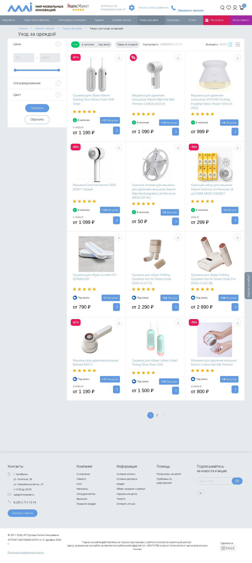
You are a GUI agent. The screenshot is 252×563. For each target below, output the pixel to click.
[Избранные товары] (228, 8)
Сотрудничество (86, 493)
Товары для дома (149, 20)
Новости (81, 478)
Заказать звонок (191, 10)
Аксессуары (173, 20)
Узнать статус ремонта (153, 7)
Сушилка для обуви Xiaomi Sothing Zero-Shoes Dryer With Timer (93, 100)
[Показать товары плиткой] (230, 44)
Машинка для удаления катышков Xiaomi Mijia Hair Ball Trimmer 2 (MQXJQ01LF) (153, 100)
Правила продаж (86, 503)
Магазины (82, 488)
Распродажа (216, 20)
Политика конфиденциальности (26, 552)
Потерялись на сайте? (169, 474)
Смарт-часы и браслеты (37, 20)
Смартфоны (8, 20)
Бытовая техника (122, 20)
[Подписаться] (237, 481)
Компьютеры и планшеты (72, 20)
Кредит (121, 483)
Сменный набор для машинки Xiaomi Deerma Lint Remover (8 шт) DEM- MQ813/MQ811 (212, 189)
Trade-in (121, 498)
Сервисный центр (127, 493)
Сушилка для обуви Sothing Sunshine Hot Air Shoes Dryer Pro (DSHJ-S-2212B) (213, 279)
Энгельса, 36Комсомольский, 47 (113, 7)
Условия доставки (127, 478)
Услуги (192, 20)
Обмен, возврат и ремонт (131, 488)
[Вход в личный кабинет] (235, 7)
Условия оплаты (126, 474)
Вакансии (82, 498)
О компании (83, 474)
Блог (79, 483)
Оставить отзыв (126, 503)
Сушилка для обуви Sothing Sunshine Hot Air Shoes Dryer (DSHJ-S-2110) (151, 279)
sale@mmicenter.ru (24, 494)
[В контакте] (200, 493)
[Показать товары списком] (237, 44)
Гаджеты (99, 20)
